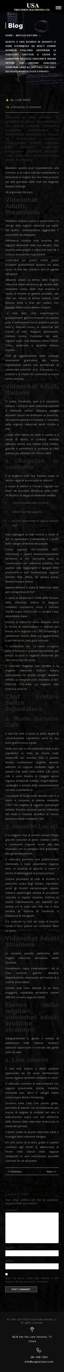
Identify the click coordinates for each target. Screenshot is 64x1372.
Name (10, 1248)
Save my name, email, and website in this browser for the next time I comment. (32, 1279)
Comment (11, 1210)
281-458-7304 (38, 1357)
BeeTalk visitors (27, 35)
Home (8, 35)
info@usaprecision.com (39, 1361)
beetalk (9, 307)
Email (9, 1261)
